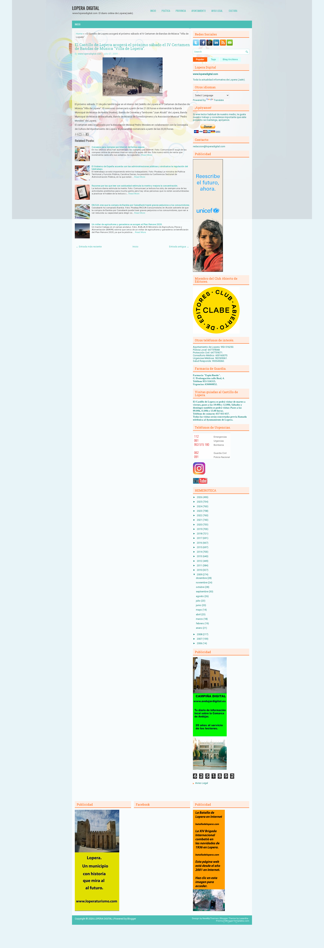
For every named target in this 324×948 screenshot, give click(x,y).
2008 (200, 634)
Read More (146, 155)
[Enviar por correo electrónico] (76, 134)
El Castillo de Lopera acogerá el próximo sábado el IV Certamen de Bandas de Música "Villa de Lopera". (132, 46)
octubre (200, 587)
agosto (200, 596)
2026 (200, 497)
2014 (200, 551)
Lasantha (243, 918)
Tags (213, 59)
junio (199, 605)
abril (198, 614)
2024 (200, 506)
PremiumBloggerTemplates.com (232, 921)
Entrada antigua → (179, 246)
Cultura (233, 11)
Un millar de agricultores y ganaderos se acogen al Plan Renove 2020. (127, 224)
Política (166, 11)
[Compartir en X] (84, 134)
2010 (200, 570)
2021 (200, 519)
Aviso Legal (201, 783)
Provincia (181, 11)
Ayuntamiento (198, 11)
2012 (200, 561)
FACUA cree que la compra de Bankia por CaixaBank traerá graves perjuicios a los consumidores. (141, 205)
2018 (200, 533)
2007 (200, 638)
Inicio (153, 11)
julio (198, 600)
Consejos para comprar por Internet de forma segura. (118, 147)
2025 (200, 501)
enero (199, 627)
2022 (200, 515)
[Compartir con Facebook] (87, 134)
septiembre (202, 591)
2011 (200, 565)
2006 (200, 643)
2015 (200, 547)
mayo (199, 609)
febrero (200, 623)
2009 (200, 574)
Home (79, 33)
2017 (200, 538)
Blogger (131, 918)
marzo (199, 618)
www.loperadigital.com (89, 54)
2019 (200, 529)
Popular (200, 59)
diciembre (201, 578)
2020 (200, 524)
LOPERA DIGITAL (85, 8)
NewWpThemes (210, 918)
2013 (200, 556)
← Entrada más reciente (89, 246)
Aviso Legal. (217, 11)
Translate (219, 100)
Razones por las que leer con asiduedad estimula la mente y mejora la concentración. (135, 185)
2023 (200, 510)
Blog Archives (230, 59)
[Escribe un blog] (80, 134)
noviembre (202, 582)
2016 (200, 542)
